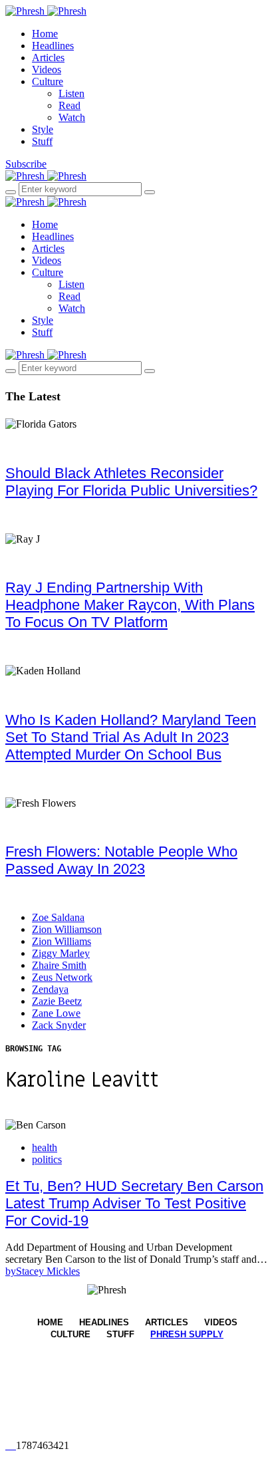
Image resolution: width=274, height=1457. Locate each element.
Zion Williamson (67, 929)
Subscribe (26, 164)
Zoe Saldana (58, 917)
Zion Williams (61, 941)
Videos (46, 69)
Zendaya (50, 989)
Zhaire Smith (59, 965)
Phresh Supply (186, 1334)
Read (69, 105)
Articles (48, 57)
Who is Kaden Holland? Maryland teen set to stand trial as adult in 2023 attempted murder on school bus (130, 737)
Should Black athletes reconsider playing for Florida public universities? (131, 482)
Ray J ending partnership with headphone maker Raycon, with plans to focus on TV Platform (130, 604)
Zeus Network (62, 977)
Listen (71, 93)
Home (45, 33)
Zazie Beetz (57, 1001)
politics (47, 1159)
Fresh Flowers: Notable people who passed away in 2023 (121, 860)
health (44, 1147)
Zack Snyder (59, 1025)
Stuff (42, 141)
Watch (72, 117)
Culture (47, 81)
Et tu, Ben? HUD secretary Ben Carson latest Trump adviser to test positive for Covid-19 (134, 1203)
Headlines (53, 45)
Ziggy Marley (61, 953)
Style (42, 129)
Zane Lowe (56, 1013)
